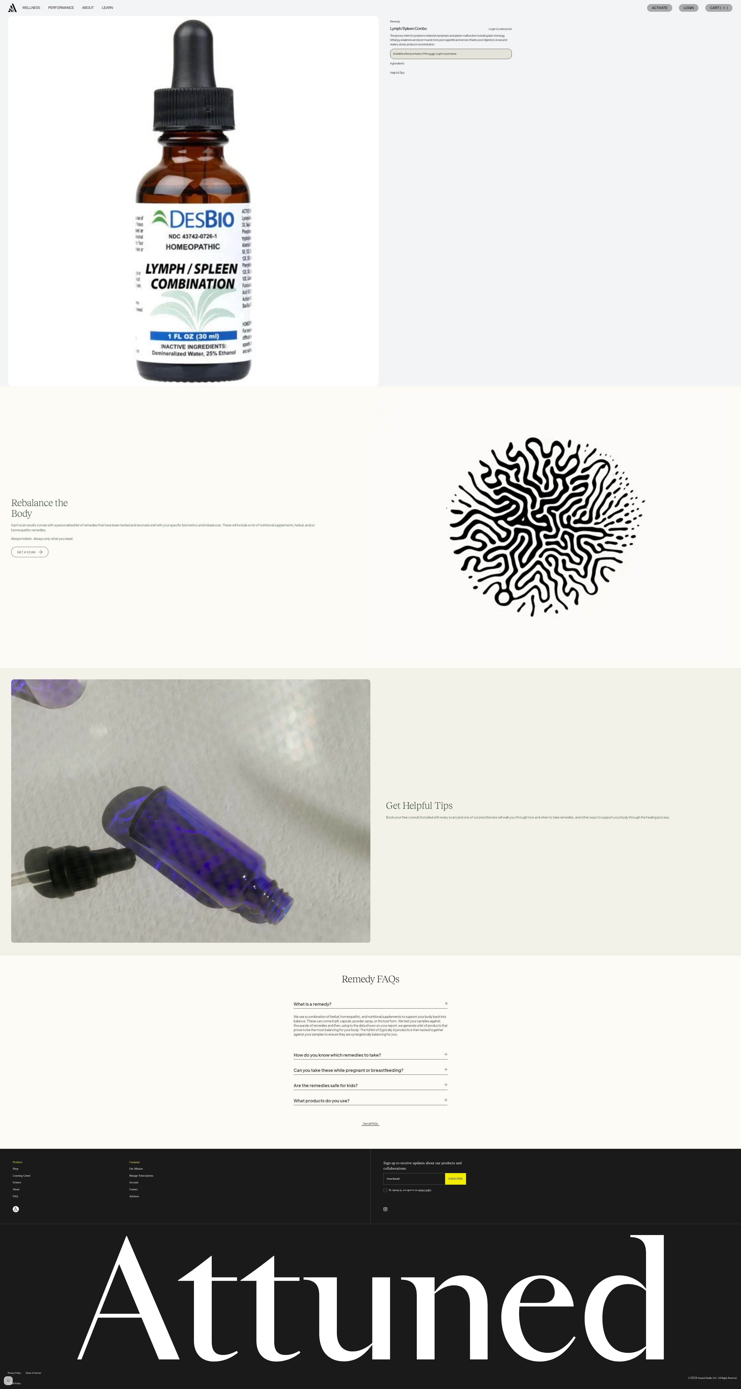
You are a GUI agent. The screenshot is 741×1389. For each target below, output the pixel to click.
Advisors (134, 1196)
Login (689, 8)
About (16, 1189)
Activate (659, 8)
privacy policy (424, 1190)
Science (17, 1182)
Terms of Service (33, 1373)
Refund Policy (14, 1383)
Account (133, 1182)
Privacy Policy (14, 1373)
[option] (193, 201)
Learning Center (21, 1175)
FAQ (15, 1196)
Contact (133, 1189)
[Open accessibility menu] (16, 1209)
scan (432, 53)
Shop (15, 1168)
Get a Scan (26, 552)
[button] (718, 7)
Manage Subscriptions (141, 1175)
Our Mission (136, 1168)
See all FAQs (370, 1123)
